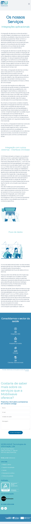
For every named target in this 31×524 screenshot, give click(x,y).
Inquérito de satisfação (8, 467)
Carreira (4, 470)
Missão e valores (6, 464)
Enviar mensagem (15, 432)
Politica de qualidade (7, 475)
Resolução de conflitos (8, 473)
